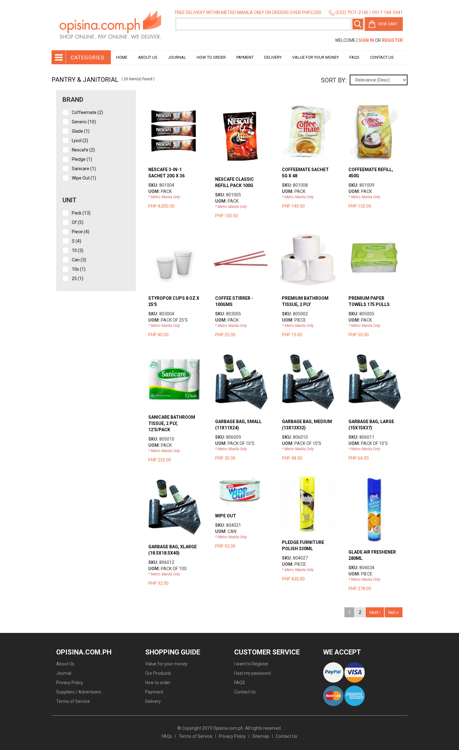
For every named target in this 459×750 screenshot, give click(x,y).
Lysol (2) (80, 140)
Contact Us (382, 57)
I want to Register (251, 663)
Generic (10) (84, 121)
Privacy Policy (69, 682)
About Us (147, 57)
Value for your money (315, 57)
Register (392, 40)
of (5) (77, 222)
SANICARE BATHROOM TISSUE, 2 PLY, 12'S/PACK (171, 423)
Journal (177, 57)
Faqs (354, 57)
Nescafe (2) (83, 149)
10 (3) (77, 250)
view (173, 105)
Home (121, 57)
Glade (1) (81, 131)
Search (358, 24)
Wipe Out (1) (84, 177)
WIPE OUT (225, 515)
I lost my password (252, 673)
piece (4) (80, 231)
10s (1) (79, 269)
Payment (245, 57)
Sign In (366, 40)
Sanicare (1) (84, 168)
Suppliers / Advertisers (78, 691)
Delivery (273, 57)
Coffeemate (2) (87, 112)
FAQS (239, 682)
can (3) (79, 259)
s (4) (76, 241)
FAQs (167, 736)
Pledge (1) (82, 159)
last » (393, 612)
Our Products (158, 673)
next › (374, 612)
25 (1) (77, 278)
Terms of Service (73, 701)
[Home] (110, 25)
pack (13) (81, 212)
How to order (211, 57)
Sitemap (260, 736)
